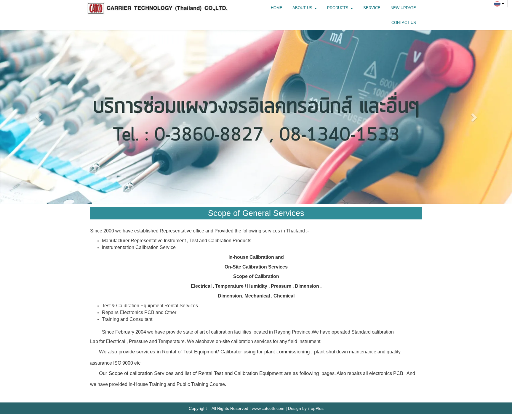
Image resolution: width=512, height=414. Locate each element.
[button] (38, 117)
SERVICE (371, 8)
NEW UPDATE (403, 8)
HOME (276, 8)
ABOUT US (302, 8)
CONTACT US (403, 22)
